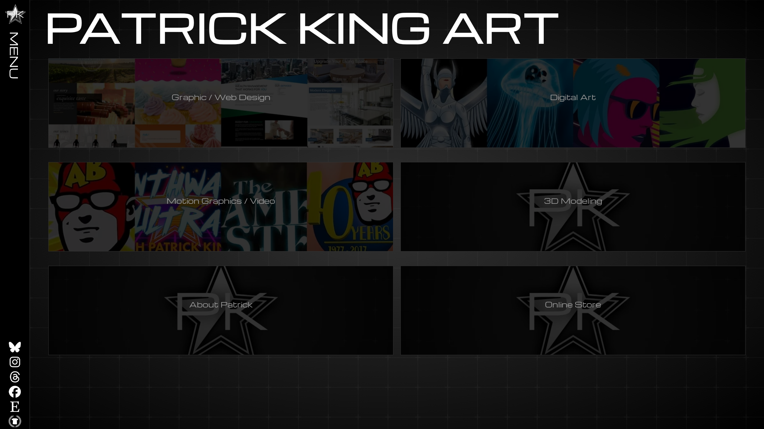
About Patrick (221, 304)
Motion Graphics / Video (221, 200)
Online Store (573, 304)
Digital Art (573, 97)
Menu (15, 55)
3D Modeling (573, 200)
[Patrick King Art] (15, 14)
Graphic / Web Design (221, 97)
